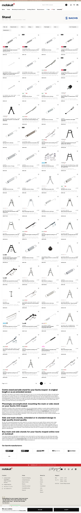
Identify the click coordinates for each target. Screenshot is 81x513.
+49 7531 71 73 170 (8, 486)
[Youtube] (61, 469)
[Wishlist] (74, 4)
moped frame (30, 409)
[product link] (11, 45)
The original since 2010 (8, 0)
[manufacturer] (9, 451)
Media (41, 490)
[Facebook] (65, 469)
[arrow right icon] (50, 383)
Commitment (42, 486)
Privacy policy (22, 510)
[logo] (8, 4)
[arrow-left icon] (36, 383)
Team (41, 484)
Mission (41, 492)
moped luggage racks (22, 438)
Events (41, 482)
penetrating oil (45, 410)
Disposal (24, 490)
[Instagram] (68, 469)
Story (41, 478)
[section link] (59, 10)
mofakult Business (26, 480)
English (77, 0)
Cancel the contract (26, 486)
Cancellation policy (26, 488)
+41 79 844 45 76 (7, 488)
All (9, 456)
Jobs (41, 488)
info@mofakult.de (7, 484)
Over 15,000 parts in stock (22, 0)
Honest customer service (36, 0)
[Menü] (9, 506)
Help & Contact (25, 482)
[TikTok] (72, 469)
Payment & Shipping (26, 478)
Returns (23, 484)
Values (41, 480)
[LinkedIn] (75, 469)
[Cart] (77, 4)
